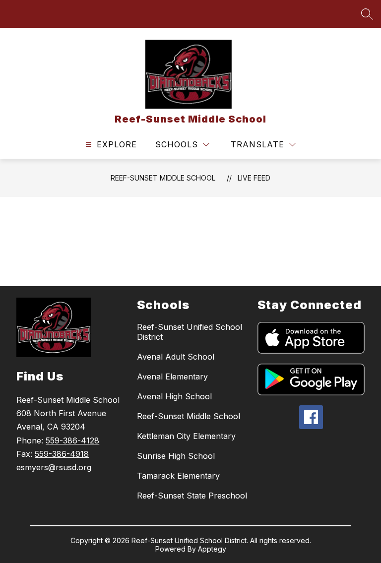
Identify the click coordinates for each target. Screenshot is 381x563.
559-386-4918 (62, 454)
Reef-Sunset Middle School (163, 178)
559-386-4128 (72, 440)
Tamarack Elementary (178, 476)
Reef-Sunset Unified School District (189, 332)
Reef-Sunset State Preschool (192, 495)
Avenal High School (174, 396)
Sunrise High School (176, 456)
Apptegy (212, 549)
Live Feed (254, 178)
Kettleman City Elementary (186, 436)
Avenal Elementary (172, 376)
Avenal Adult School (175, 357)
